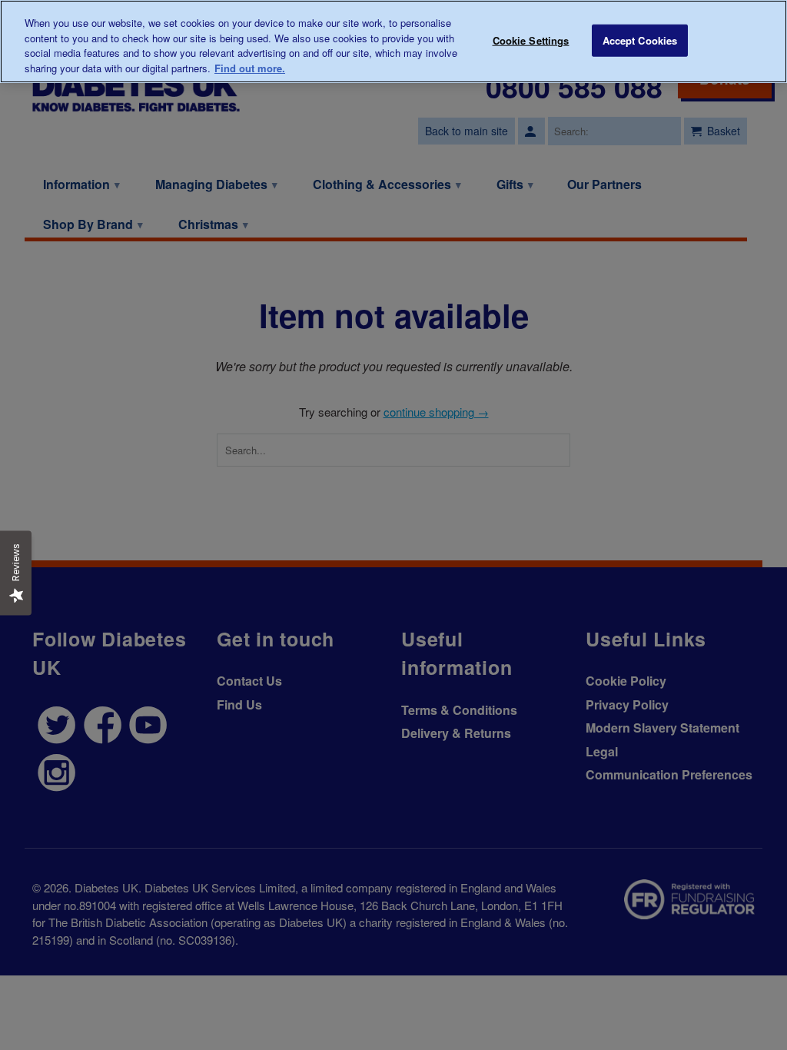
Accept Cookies (640, 40)
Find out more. (249, 68)
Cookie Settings (531, 40)
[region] (393, 41)
